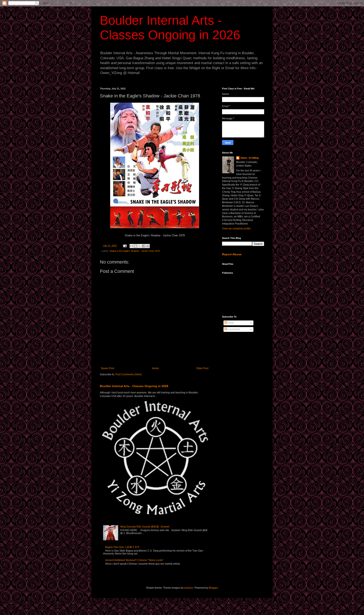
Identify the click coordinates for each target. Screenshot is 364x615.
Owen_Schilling (249, 157)
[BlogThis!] (136, 246)
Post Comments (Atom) (128, 374)
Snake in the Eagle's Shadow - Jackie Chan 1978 (135, 251)
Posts (230, 322)
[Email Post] (124, 245)
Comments (233, 329)
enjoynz (188, 587)
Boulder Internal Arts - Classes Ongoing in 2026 (134, 386)
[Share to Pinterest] (148, 246)
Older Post (202, 368)
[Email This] (132, 246)
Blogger (213, 587)
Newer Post (107, 368)
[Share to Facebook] (144, 246)
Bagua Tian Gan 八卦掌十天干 (122, 547)
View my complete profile (236, 228)
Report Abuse (232, 254)
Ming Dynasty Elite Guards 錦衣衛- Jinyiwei (145, 526)
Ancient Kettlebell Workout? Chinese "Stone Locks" (134, 560)
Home (155, 368)
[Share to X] (140, 246)
